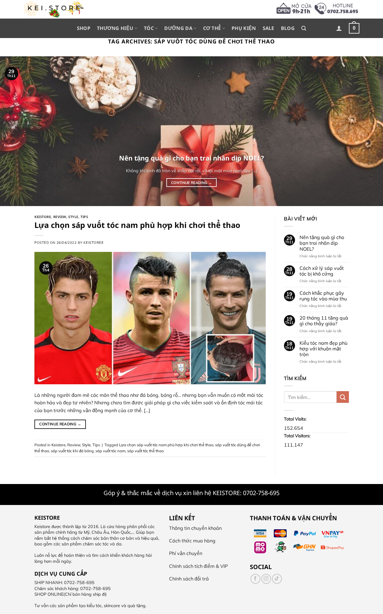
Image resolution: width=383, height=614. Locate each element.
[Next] (367, 131)
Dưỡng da (178, 28)
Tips (84, 216)
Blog (288, 28)
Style (73, 216)
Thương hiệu (115, 28)
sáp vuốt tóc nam (110, 450)
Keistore (42, 216)
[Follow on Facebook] (255, 579)
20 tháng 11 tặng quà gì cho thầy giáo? (323, 320)
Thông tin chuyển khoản (195, 528)
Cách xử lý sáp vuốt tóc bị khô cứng (321, 271)
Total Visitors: (297, 435)
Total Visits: (296, 419)
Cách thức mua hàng (192, 541)
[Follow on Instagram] (266, 579)
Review (59, 216)
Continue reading (191, 182)
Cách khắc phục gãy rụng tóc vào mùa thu (322, 296)
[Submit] (343, 397)
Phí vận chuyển (185, 553)
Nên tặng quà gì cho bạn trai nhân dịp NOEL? (321, 243)
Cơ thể (212, 28)
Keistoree (93, 243)
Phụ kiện (244, 28)
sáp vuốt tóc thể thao (145, 450)
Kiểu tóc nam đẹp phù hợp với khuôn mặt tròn (323, 348)
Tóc (149, 28)
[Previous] (15, 131)
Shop (83, 28)
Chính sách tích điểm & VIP (198, 566)
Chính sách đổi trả (189, 579)
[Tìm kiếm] (303, 28)
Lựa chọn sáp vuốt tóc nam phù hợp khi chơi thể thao (137, 225)
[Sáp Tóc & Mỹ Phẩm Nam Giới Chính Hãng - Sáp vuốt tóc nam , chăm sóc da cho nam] (53, 9)
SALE (268, 28)
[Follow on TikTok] (277, 579)
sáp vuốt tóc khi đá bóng (72, 450)
